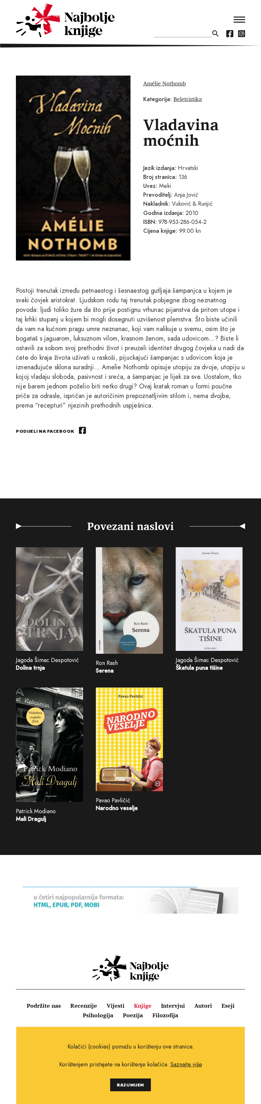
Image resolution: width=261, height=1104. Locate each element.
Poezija (133, 1015)
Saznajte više (186, 1064)
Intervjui (173, 1005)
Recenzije (83, 1005)
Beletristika (187, 99)
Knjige (143, 1005)
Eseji (228, 1005)
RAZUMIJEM (130, 1085)
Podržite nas (44, 1005)
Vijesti (115, 1005)
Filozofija (165, 1015)
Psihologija (98, 1015)
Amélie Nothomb (164, 83)
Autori (203, 1005)
